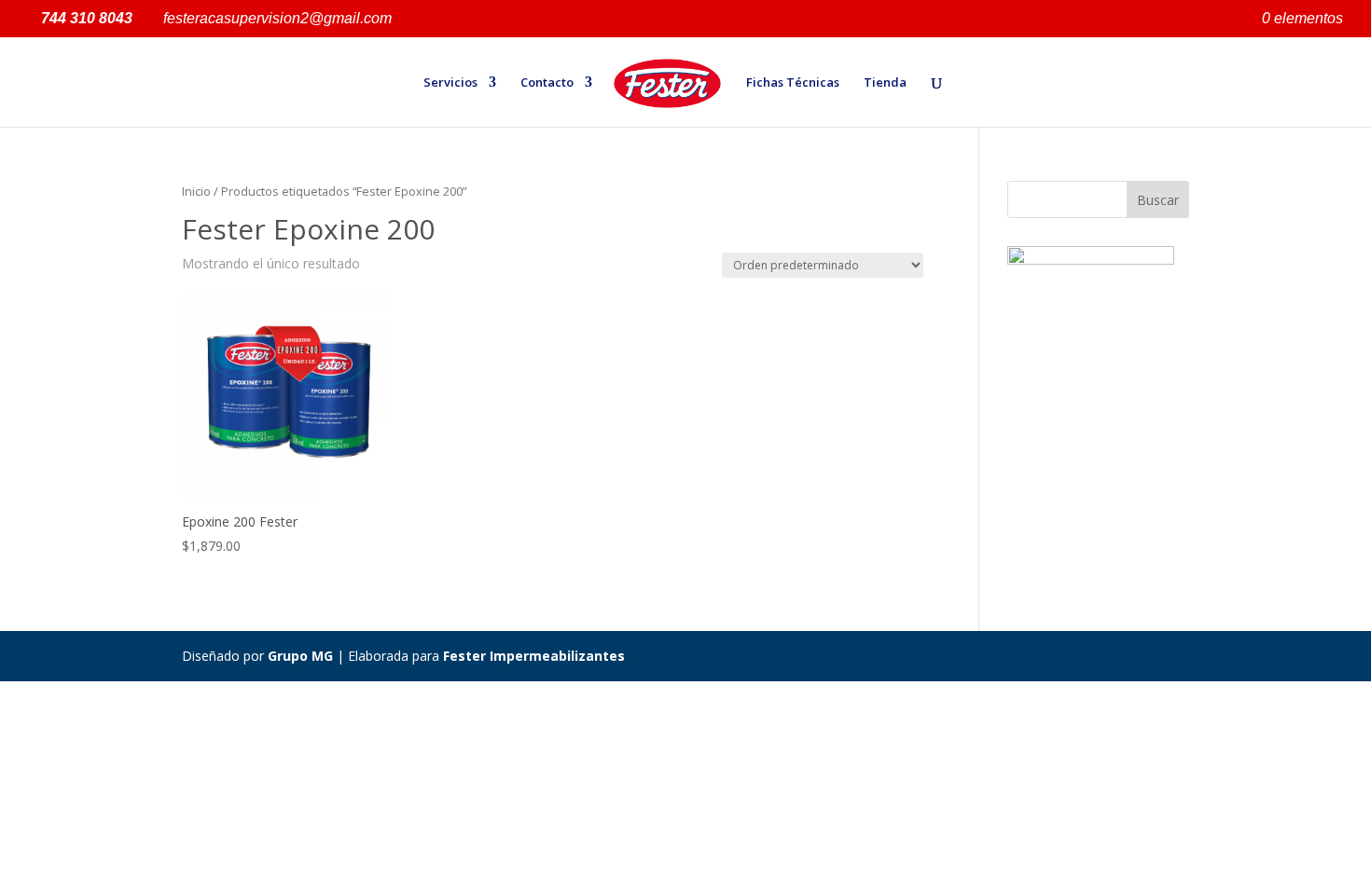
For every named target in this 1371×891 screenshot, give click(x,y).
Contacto (547, 82)
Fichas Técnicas (792, 82)
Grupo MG (300, 656)
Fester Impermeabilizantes (534, 656)
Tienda (885, 82)
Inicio (196, 191)
